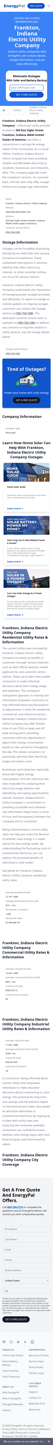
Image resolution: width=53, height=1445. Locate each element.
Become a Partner (39, 1355)
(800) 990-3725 (15, 1207)
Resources (34, 1409)
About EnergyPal (11, 1398)
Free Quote (36, 5)
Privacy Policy (9, 1429)
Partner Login (36, 1373)
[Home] (3, 110)
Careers (6, 1410)
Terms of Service (27, 1429)
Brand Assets (36, 1367)
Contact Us (35, 1397)
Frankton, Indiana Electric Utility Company (38, 110)
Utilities (17, 110)
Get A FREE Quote (26, 400)
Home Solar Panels (12, 1355)
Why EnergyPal (10, 1392)
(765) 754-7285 (13, 232)
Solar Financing (10, 1376)
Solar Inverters (10, 1370)
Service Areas (36, 1361)
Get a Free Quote (26, 94)
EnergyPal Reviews (12, 1404)
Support (33, 1392)
